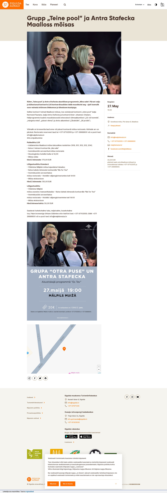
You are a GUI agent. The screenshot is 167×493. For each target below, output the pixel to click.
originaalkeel (29, 491)
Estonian (138, 4)
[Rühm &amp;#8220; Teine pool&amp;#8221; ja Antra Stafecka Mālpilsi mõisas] (64, 349)
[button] (98, 366)
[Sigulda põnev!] (12, 4)
